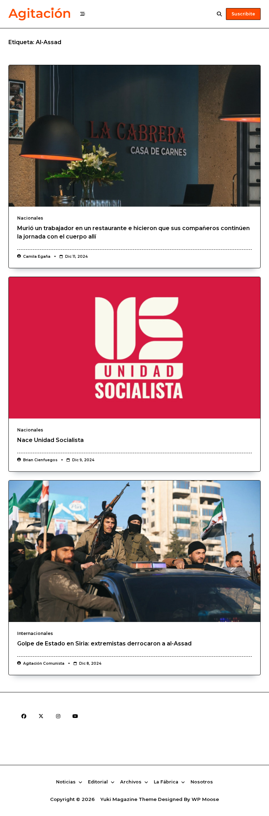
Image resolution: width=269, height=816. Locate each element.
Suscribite (243, 13)
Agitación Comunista (43, 663)
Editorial (98, 782)
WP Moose (205, 799)
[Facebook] (24, 716)
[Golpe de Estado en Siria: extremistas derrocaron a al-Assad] (134, 551)
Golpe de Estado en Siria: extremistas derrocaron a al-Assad (104, 643)
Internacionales (35, 633)
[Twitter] (41, 716)
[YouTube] (75, 716)
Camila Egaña (36, 256)
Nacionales (30, 218)
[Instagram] (58, 716)
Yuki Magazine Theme (128, 799)
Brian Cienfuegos (40, 460)
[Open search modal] (219, 14)
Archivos (131, 782)
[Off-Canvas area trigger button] (83, 14)
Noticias (66, 782)
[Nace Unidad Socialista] (134, 348)
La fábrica (166, 782)
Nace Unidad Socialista (50, 440)
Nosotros (202, 782)
